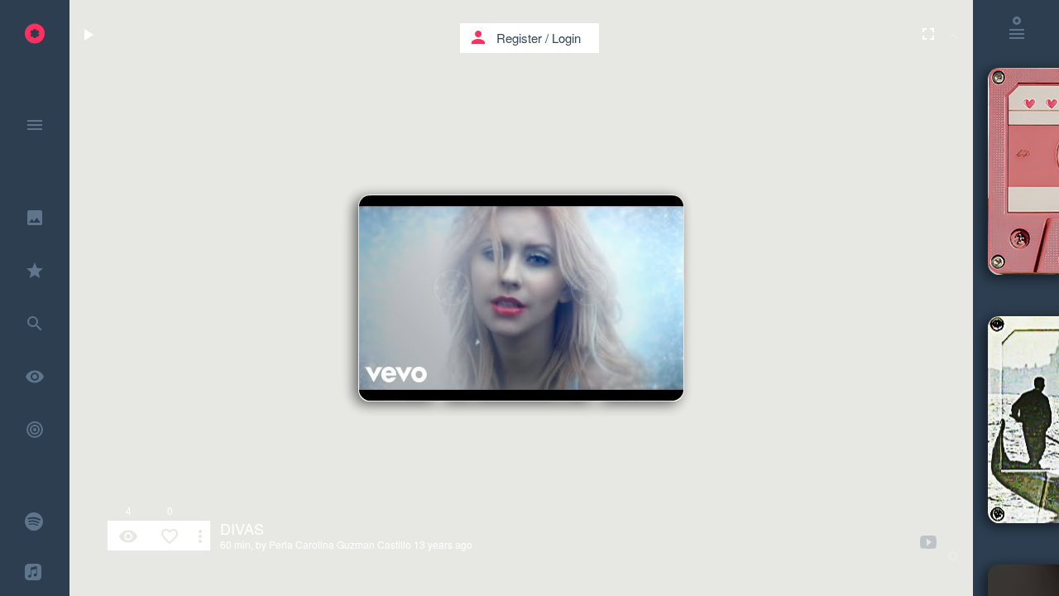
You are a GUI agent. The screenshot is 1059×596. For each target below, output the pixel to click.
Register (519, 37)
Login (566, 37)
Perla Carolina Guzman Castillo (340, 544)
